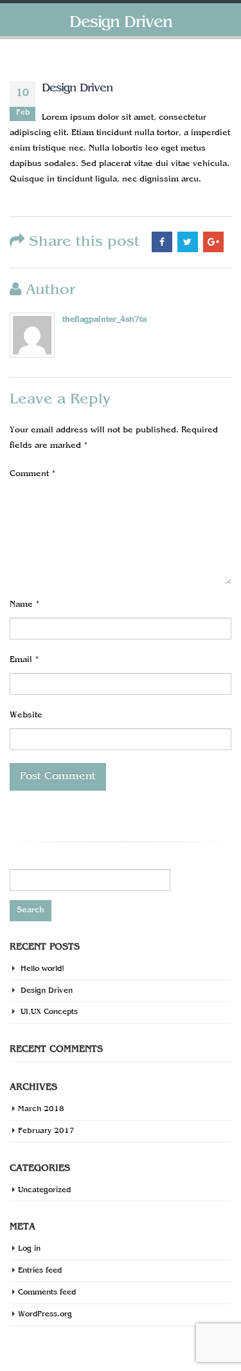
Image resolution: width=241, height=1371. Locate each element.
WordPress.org (45, 1314)
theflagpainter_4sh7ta (104, 320)
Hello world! (42, 969)
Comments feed (47, 1292)
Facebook (162, 242)
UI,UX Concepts (49, 1012)
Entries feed (40, 1270)
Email (24, 660)
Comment (33, 474)
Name (25, 605)
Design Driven (47, 991)
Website (26, 715)
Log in (29, 1249)
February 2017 (46, 1131)
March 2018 (41, 1109)
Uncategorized (44, 1190)
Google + (213, 242)
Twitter (187, 242)
